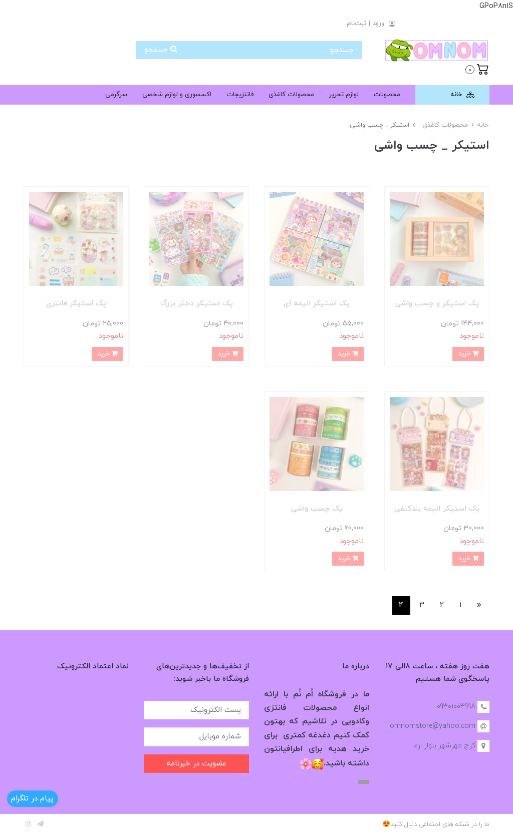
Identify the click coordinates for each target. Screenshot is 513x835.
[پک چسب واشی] (317, 443)
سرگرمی (116, 94)
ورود (378, 23)
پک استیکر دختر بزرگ (196, 303)
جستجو (157, 50)
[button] (477, 69)
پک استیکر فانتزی (76, 303)
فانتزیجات (239, 94)
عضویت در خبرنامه (196, 763)
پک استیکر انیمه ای (317, 303)
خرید (465, 353)
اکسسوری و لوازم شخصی (176, 94)
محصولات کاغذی (291, 94)
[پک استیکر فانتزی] (76, 238)
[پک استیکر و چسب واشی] (437, 238)
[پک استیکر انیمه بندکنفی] (437, 443)
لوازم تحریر (344, 94)
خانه (457, 94)
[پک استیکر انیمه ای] (317, 238)
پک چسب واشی (317, 509)
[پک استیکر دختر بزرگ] (196, 238)
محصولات (387, 94)
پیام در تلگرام (32, 798)
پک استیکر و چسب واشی (437, 303)
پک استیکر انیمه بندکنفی (436, 509)
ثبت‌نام (356, 23)
